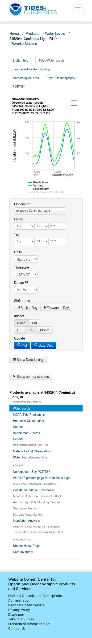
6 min (21, 323)
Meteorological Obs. (26, 77)
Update (19, 338)
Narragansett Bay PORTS (31, 471)
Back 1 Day (29, 307)
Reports (18, 439)
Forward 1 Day (58, 307)
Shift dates (22, 300)
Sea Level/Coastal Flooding (31, 69)
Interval (19, 315)
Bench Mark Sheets (26, 433)
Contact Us (16, 628)
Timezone (21, 267)
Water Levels (55, 33)
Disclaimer (16, 614)
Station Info (20, 60)
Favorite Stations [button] (24, 43)
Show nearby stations (32, 376)
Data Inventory (23, 551)
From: (18, 219)
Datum (19, 282)
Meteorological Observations (32, 451)
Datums (18, 426)
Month (45, 330)
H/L (19, 330)
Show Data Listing (30, 359)
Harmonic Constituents (28, 420)
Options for (22, 204)
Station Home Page (26, 545)
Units (18, 252)
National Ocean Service (26, 605)
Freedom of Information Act (29, 624)
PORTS (19, 86)
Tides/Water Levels (51, 60)
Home (14, 33)
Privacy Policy (19, 610)
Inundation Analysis (26, 520)
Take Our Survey (21, 619)
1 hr (34, 323)
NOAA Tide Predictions (29, 414)
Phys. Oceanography (60, 77)
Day (31, 330)
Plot (24, 345)
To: (16, 234)
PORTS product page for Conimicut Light (42, 477)
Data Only (45, 345)
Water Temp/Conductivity (30, 457)
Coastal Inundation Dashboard (33, 490)
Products (32, 33)
